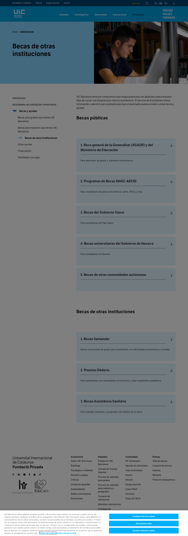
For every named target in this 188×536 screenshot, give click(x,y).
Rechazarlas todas (144, 523)
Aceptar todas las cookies (144, 530)
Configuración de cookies (144, 516)
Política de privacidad (66, 533)
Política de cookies (47, 533)
